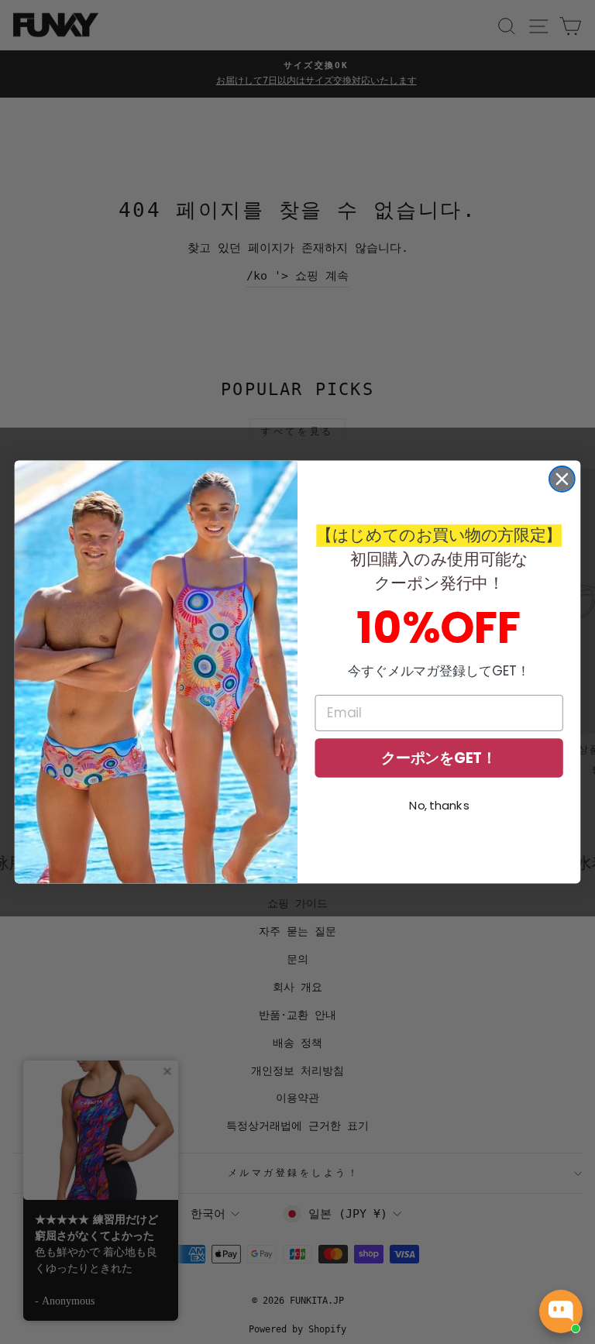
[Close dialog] (562, 479)
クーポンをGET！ (439, 758)
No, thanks (439, 806)
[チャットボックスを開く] (561, 1311)
